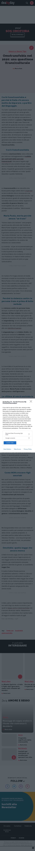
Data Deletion (7, 449)
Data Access (17, 449)
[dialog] (17, 425)
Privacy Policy (28, 449)
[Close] (31, 402)
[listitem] (17, 434)
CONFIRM (10, 443)
